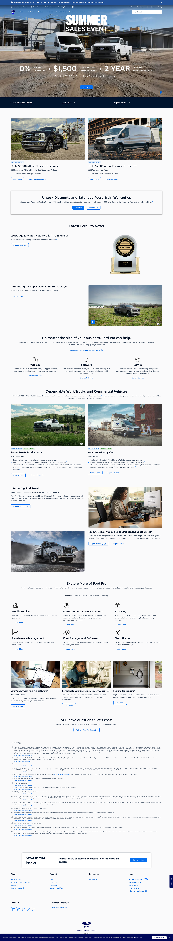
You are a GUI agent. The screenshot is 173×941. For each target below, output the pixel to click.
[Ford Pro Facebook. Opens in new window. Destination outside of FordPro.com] (13, 909)
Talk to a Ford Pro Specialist (86, 730)
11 (66, 462)
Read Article (18, 706)
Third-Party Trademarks (136, 891)
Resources (83, 12)
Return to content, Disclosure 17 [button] (23, 835)
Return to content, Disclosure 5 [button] (23, 776)
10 (57, 459)
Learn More (93, 208)
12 (19, 469)
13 (144, 462)
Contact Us (53, 882)
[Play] (93, 322)
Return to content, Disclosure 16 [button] (23, 829)
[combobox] (149, 12)
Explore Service (138, 378)
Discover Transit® (112, 179)
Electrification (61, 12)
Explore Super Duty (38, 475)
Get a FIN (78, 208)
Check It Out (18, 296)
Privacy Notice (133, 885)
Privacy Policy (138, 937)
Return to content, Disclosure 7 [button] (23, 785)
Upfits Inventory (97, 544)
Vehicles (31, 12)
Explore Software (86, 378)
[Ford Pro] (13, 12)
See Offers (17, 179)
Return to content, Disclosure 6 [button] (23, 780)
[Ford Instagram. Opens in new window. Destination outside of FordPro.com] (18, 909)
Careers (13, 885)
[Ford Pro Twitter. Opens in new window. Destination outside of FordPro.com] (28, 909)
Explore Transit (113, 473)
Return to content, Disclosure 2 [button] (23, 761)
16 (20, 617)
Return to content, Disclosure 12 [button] (23, 810)
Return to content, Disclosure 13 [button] (23, 814)
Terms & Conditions (135, 882)
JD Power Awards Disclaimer (61, 774)
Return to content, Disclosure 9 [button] (23, 794)
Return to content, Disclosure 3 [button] (23, 766)
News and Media (16, 888)
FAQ (51, 879)
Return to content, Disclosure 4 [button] (23, 772)
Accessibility (54, 885)
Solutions (22, 12)
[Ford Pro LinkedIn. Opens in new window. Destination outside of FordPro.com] (23, 909)
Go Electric (120, 703)
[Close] (170, 937)
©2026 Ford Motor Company (86, 931)
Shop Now (86, 87)
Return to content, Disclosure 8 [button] (23, 789)
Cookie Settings (134, 888)
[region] (86, 937)
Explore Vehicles (19, 245)
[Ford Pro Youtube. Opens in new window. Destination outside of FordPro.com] (32, 909)
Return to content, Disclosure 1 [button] (23, 755)
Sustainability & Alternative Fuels (21, 882)
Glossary (92, 879)
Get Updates (138, 860)
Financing (72, 12)
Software (41, 12)
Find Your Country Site (59, 907)
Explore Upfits (118, 544)
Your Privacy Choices (136, 879)
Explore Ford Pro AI (20, 506)
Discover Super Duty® (37, 179)
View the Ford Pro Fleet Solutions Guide (85, 350)
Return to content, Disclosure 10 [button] (23, 800)
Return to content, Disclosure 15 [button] (23, 825)
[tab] (68, 595)
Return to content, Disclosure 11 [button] (23, 806)
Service (50, 12)
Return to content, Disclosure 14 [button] (23, 820)
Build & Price (18, 475)
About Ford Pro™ (16, 879)
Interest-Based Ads (56, 888)
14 (114, 467)
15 (136, 467)
